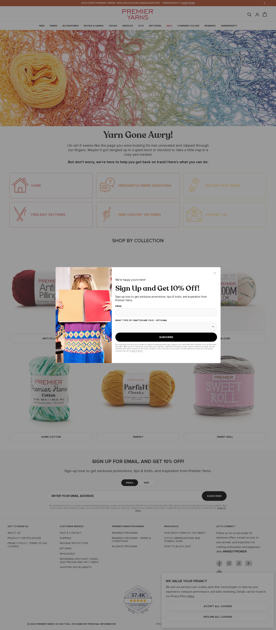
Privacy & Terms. (136, 351)
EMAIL (118, 306)
